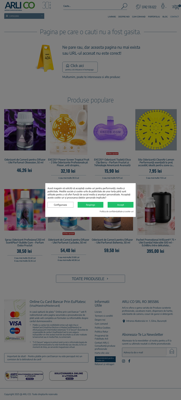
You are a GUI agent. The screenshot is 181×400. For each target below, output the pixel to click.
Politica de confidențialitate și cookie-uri (116, 211)
